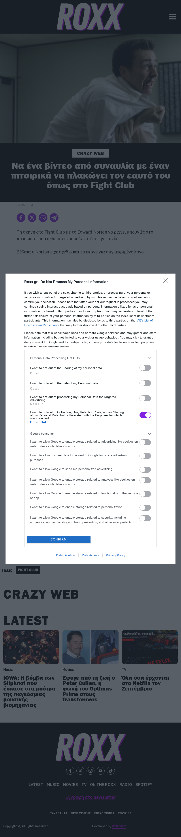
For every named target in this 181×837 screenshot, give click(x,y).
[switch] (145, 368)
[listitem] (90, 358)
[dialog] (90, 419)
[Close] (167, 282)
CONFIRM (59, 539)
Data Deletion (65, 555)
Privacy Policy (115, 555)
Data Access (90, 555)
